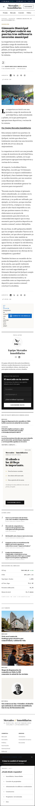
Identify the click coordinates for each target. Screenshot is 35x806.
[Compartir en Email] (21, 75)
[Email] (16, 357)
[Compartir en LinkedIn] (10, 75)
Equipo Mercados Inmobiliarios (16, 66)
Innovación (5, 746)
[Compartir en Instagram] (24, 75)
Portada (5, 13)
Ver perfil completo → (9, 445)
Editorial (4, 751)
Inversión (21, 13)
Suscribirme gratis (17, 405)
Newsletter (22, 737)
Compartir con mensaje (21, 316)
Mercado (13, 13)
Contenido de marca (25, 740)
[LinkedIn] (19, 357)
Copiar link (7, 79)
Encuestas (22, 743)
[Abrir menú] (4, 7)
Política (29, 13)
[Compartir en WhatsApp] (17, 75)
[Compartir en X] (14, 75)
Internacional (6, 748)
